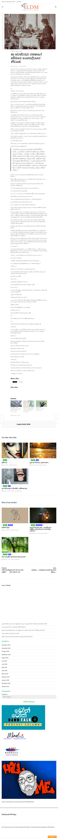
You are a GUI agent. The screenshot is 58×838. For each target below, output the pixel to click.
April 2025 (4, 670)
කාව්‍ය (37, 460)
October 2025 (5, 651)
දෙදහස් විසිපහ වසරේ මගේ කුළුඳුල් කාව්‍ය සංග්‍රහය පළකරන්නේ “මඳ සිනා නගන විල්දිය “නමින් (24, 623)
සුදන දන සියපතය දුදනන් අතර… (39, 462)
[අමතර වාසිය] (41, 403)
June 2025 (4, 664)
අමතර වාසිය (38, 407)
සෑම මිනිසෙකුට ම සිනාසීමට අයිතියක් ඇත (14, 488)
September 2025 (6, 654)
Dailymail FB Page (9, 814)
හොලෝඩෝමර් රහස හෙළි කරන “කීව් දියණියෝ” (14, 627)
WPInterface (51, 827)
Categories (4, 694)
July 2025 (4, 661)
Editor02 (15, 465)
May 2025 (4, 667)
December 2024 (6, 683)
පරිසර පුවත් (5, 554)
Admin (44, 465)
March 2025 (5, 673)
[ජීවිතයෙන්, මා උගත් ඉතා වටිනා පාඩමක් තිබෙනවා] (28, 403)
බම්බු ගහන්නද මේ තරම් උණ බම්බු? (10, 633)
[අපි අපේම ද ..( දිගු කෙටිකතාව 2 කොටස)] (16, 403)
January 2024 (5, 686)
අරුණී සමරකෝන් (39, 525)
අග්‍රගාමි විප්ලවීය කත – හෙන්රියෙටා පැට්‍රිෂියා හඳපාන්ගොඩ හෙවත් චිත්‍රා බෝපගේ (40, 529)
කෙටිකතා (20, 51)
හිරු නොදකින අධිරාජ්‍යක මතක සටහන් (14, 557)
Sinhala (13, 51)
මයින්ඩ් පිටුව (10, 525)
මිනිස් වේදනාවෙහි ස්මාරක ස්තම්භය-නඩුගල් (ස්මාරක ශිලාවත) (17, 636)
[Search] (55, 7)
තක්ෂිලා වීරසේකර (17, 415)
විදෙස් (10, 554)
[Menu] (2, 7)
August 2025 (5, 657)
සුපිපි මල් (4, 462)
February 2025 (5, 677)
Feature (33, 525)
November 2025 (6, 648)
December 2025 (6, 645)
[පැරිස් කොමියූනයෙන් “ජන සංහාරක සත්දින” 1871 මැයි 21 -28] (1, 419)
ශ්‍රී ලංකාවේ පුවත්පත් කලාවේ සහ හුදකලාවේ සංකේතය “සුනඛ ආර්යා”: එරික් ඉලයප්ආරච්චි (23, 630)
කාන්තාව (17, 51)
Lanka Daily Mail (22, 66)
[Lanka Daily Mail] (8, 424)
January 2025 (5, 680)
